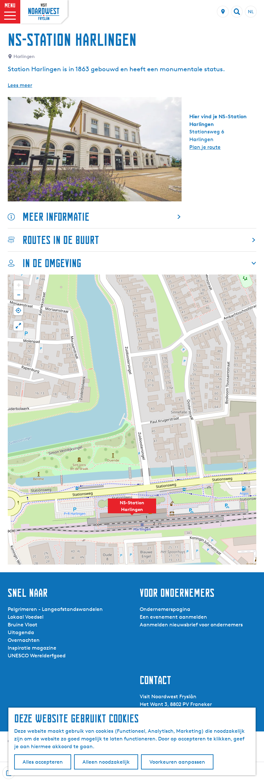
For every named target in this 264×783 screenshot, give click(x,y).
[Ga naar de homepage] (43, 12)
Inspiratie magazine (32, 648)
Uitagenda (21, 632)
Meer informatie (56, 216)
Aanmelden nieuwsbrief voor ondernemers (191, 625)
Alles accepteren (43, 762)
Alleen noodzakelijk (106, 762)
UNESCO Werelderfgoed (37, 655)
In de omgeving (52, 263)
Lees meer (20, 85)
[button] (132, 509)
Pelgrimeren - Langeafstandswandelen (55, 609)
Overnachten (24, 640)
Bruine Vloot (22, 625)
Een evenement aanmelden (173, 617)
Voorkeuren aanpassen (177, 762)
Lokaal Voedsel (25, 617)
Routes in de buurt (61, 240)
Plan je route (205, 147)
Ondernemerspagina (165, 609)
